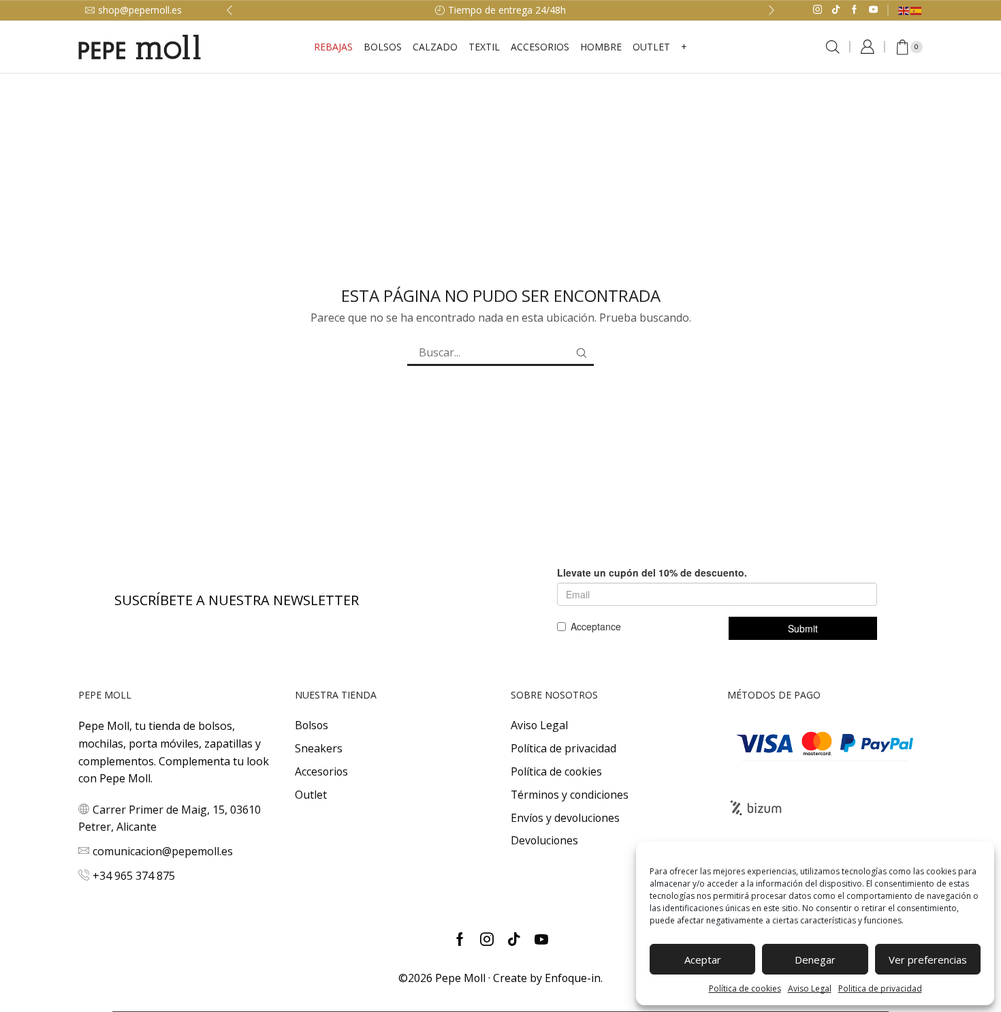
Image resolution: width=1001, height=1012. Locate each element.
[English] (904, 9)
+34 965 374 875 (134, 875)
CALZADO (435, 46)
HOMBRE (601, 46)
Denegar (815, 959)
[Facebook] (854, 10)
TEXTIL (484, 46)
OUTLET (651, 46)
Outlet (311, 794)
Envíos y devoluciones (565, 817)
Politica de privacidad (880, 988)
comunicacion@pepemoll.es (163, 851)
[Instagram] (817, 10)
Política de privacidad (563, 748)
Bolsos (383, 46)
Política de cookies (745, 988)
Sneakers (319, 748)
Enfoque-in (573, 977)
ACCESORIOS (540, 46)
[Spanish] (916, 9)
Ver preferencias (928, 959)
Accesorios (321, 771)
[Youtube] (873, 10)
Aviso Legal (809, 988)
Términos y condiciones (570, 794)
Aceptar (702, 959)
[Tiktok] (835, 10)
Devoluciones (544, 840)
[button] (229, 10)
